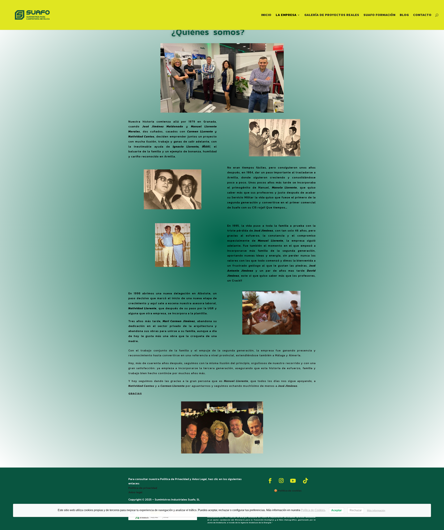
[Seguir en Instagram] (281, 480)
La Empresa (286, 15)
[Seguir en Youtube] (292, 480)
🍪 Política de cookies (288, 491)
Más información (376, 510)
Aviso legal (135, 492)
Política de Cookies (313, 510)
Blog (404, 15)
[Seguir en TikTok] (305, 480)
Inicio (266, 15)
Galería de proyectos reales (331, 15)
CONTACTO (422, 15)
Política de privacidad (142, 488)
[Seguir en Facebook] (270, 481)
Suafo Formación (379, 15)
